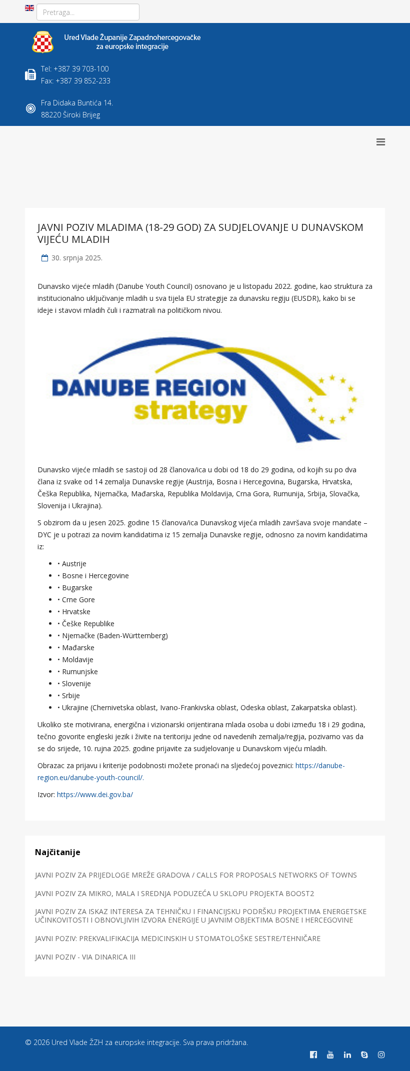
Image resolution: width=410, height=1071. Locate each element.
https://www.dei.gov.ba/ (95, 794)
